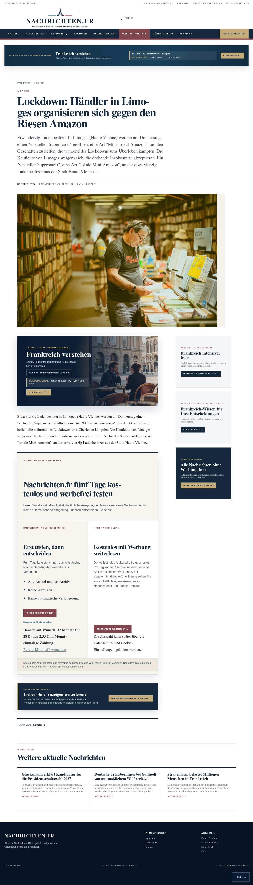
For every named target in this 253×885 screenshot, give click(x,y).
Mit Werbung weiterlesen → (112, 628)
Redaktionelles (104, 33)
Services (186, 33)
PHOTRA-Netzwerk (12, 865)
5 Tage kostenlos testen (39, 612)
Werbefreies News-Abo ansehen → (130, 698)
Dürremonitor (163, 33)
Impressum (150, 838)
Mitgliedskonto (237, 3)
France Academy (209, 842)
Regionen (80, 33)
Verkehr (183, 3)
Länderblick (207, 847)
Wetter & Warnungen (158, 3)
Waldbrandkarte (134, 33)
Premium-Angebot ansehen (198, 485)
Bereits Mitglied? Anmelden (44, 649)
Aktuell (13, 33)
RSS (203, 851)
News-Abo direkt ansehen (37, 622)
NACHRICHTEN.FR (29, 835)
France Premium (234, 33)
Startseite (23, 83)
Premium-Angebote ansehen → (201, 374)
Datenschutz (151, 842)
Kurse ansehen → (193, 429)
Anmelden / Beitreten (207, 3)
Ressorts (59, 33)
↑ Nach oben (241, 877)
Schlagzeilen (35, 33)
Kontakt (149, 847)
